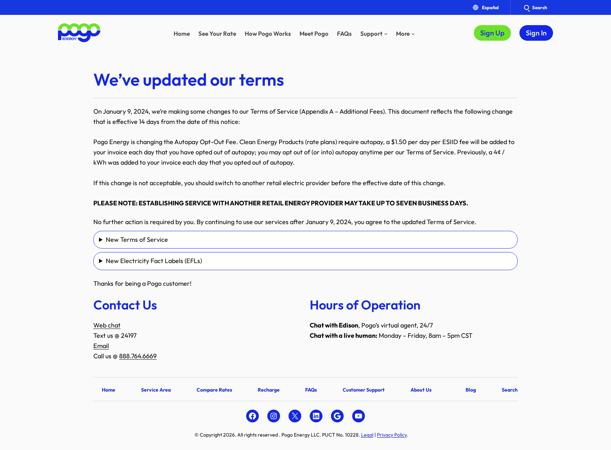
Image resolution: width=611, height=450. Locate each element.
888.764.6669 (138, 356)
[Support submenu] (386, 33)
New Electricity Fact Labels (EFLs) (154, 261)
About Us (421, 390)
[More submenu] (413, 33)
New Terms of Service (137, 239)
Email (101, 346)
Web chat (107, 325)
